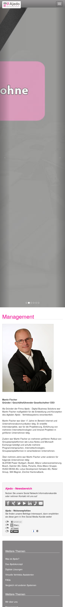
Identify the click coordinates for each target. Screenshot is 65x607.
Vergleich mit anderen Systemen (20, 585)
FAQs (8, 579)
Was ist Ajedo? (12, 558)
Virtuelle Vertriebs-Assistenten (19, 574)
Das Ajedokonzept (14, 564)
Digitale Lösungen (14, 569)
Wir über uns (11, 601)
